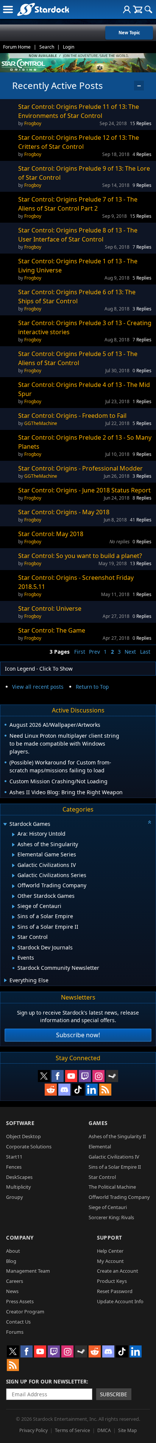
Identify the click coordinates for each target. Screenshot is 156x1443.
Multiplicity (18, 1186)
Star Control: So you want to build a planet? (80, 556)
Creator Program (25, 1311)
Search (46, 47)
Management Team (28, 1270)
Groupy (14, 1197)
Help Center (110, 1250)
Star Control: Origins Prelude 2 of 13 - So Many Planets (84, 442)
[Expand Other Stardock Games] (13, 896)
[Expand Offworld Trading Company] (13, 886)
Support (109, 1237)
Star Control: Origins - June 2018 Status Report (84, 490)
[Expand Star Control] (13, 937)
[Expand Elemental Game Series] (13, 855)
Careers (14, 1281)
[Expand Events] (13, 958)
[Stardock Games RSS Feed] (105, 1089)
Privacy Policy (33, 1430)
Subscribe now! (78, 1035)
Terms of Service (72, 1430)
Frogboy (32, 123)
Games (98, 1123)
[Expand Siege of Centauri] (13, 906)
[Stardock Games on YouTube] (71, 1076)
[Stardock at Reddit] (51, 1089)
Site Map (127, 1430)
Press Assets (20, 1301)
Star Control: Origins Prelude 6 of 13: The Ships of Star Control (77, 296)
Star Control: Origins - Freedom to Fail (72, 415)
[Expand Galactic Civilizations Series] (13, 875)
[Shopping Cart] (137, 9)
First (79, 651)
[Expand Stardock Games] (5, 824)
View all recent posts (38, 686)
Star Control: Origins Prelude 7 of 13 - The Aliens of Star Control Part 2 (77, 203)
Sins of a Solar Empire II (115, 1166)
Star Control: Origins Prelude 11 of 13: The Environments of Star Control (78, 111)
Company (20, 1237)
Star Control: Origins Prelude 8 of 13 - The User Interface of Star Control (77, 234)
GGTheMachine (40, 423)
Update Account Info (120, 1301)
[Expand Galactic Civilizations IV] (13, 865)
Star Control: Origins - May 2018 (63, 512)
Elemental (100, 1146)
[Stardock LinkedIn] (91, 1089)
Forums (14, 1331)
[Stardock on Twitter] (44, 1076)
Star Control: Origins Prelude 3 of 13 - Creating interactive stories (84, 327)
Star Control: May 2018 (50, 534)
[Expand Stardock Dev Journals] (13, 948)
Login (68, 47)
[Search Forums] (148, 9)
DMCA (104, 1430)
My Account (110, 1261)
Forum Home (17, 47)
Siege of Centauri (108, 1207)
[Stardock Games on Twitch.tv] (85, 1076)
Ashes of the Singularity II (117, 1136)
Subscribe (113, 1394)
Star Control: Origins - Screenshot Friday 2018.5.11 (76, 582)
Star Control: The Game (51, 630)
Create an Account (117, 1270)
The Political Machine (112, 1186)
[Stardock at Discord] (64, 1089)
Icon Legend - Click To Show (39, 668)
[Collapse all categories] (149, 822)
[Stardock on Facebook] (57, 1076)
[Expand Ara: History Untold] (13, 834)
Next (130, 651)
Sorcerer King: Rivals (111, 1217)
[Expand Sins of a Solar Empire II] (13, 927)
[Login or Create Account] (127, 9)
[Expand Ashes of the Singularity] (13, 845)
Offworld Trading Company (119, 1197)
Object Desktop (23, 1136)
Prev (94, 651)
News (12, 1291)
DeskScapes (19, 1177)
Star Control (102, 1177)
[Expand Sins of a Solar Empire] (13, 917)
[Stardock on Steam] (112, 1076)
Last (145, 651)
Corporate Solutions (28, 1146)
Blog (11, 1261)
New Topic (129, 32)
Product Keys (112, 1281)
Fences (14, 1166)
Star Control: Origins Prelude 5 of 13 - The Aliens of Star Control (77, 358)
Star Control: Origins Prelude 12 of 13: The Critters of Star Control (78, 142)
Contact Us (18, 1321)
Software (20, 1123)
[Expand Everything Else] (5, 980)
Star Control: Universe (49, 608)
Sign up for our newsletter (46, 1381)
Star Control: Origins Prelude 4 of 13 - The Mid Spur (84, 389)
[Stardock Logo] (43, 9)
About (13, 1250)
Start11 (14, 1156)
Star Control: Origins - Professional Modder (80, 468)
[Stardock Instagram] (98, 1076)
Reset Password (115, 1291)
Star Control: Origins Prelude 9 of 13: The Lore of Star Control (84, 173)
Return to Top (92, 686)
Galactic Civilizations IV (114, 1156)
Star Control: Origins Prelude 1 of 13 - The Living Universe (77, 265)
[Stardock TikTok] (78, 1089)
